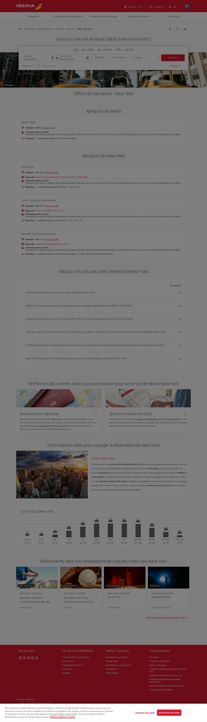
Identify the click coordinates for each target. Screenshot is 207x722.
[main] (103, 713)
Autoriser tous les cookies (169, 712)
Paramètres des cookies (145, 712)
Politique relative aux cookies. (63, 717)
